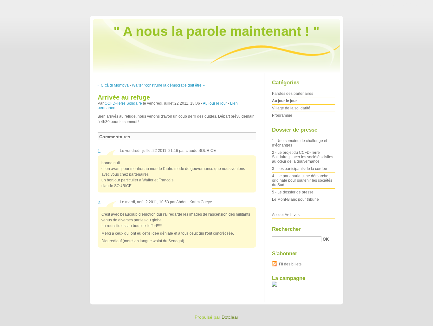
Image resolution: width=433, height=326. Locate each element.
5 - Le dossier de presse (292, 192)
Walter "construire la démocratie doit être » (168, 85)
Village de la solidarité (291, 108)
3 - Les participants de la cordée (299, 168)
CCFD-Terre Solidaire (123, 103)
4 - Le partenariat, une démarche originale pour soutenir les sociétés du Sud (302, 180)
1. (99, 150)
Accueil (278, 214)
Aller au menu (383, 4)
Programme (282, 115)
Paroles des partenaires (292, 93)
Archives (292, 214)
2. (99, 202)
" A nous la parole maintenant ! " (216, 31)
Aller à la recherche (414, 4)
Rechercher (286, 229)
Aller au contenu (354, 4)
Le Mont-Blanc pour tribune (295, 199)
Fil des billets (290, 264)
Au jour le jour (215, 103)
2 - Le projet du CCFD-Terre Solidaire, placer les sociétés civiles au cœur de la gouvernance (302, 157)
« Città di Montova (113, 85)
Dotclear (230, 317)
